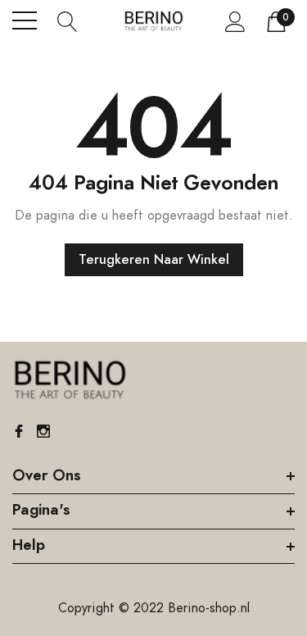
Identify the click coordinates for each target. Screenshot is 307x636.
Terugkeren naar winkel (154, 259)
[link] (69, 380)
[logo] (153, 21)
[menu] (24, 20)
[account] (235, 21)
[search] (67, 20)
